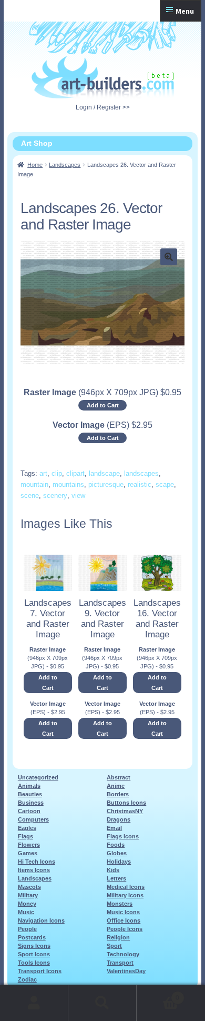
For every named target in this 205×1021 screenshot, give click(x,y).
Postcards (32, 937)
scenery (55, 495)
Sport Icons (34, 954)
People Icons (124, 929)
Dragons (118, 819)
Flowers (29, 845)
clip (57, 473)
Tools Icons (34, 962)
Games (27, 853)
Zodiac (27, 979)
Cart (158, 994)
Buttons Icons (126, 802)
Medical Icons (126, 887)
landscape (104, 473)
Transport (120, 962)
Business (31, 802)
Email (114, 828)
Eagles (27, 828)
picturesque (106, 484)
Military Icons (125, 895)
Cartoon (29, 811)
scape (165, 484)
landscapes (141, 473)
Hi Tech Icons (36, 861)
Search (102, 1003)
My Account (34, 1003)
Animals (29, 786)
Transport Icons (40, 971)
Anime (116, 786)
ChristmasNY (125, 811)
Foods (116, 845)
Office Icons (123, 920)
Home (35, 165)
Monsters (119, 903)
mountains (68, 484)
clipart (75, 473)
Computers (33, 819)
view (78, 495)
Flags (25, 836)
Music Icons (123, 912)
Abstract (118, 777)
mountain (34, 484)
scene (29, 495)
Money (27, 903)
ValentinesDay (126, 971)
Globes (117, 853)
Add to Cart (103, 405)
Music (26, 912)
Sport (114, 946)
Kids (113, 870)
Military (28, 895)
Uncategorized (38, 777)
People (27, 929)
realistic (139, 484)
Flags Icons (123, 836)
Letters (116, 878)
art (43, 473)
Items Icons (34, 870)
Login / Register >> (103, 107)
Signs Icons (34, 946)
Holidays (119, 861)
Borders (118, 794)
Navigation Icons (41, 920)
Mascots (29, 887)
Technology (123, 954)
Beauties (30, 794)
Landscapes (64, 165)
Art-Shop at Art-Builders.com (103, 77)
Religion (118, 937)
